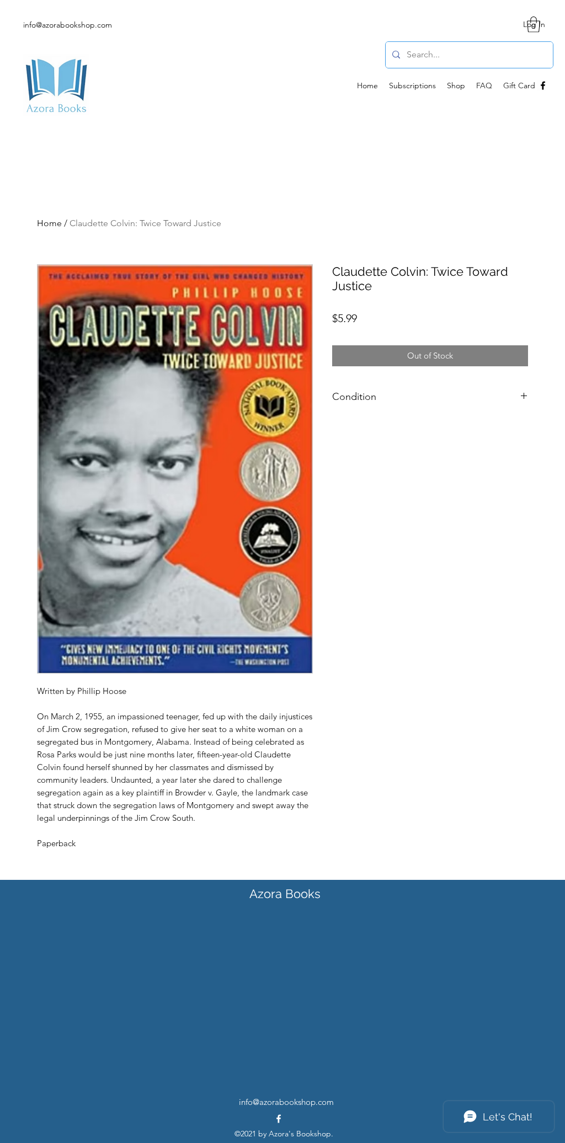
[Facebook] (542, 85)
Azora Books (285, 893)
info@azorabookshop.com (67, 25)
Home (49, 223)
